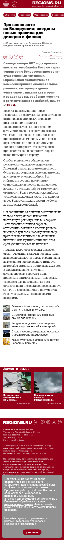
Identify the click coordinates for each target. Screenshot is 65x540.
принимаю (32, 532)
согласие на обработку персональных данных (22, 494)
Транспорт (57, 52)
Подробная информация (14, 475)
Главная (46, 52)
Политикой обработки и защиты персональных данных (25, 503)
